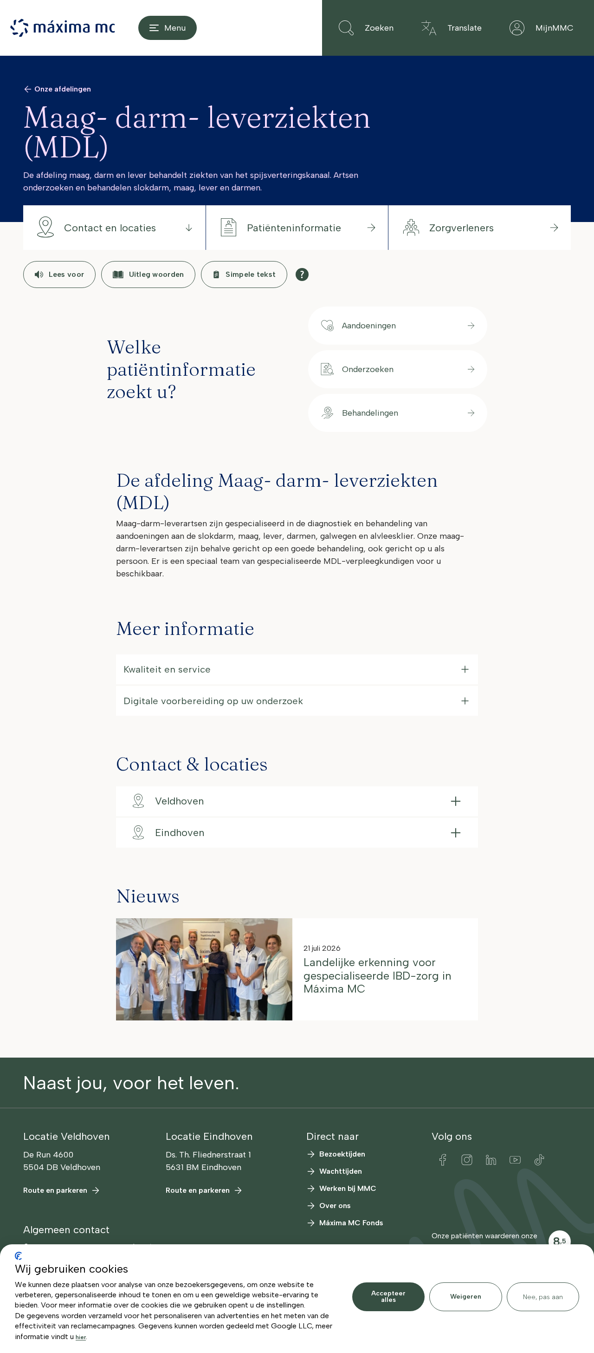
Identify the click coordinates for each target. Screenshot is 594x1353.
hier (81, 1337)
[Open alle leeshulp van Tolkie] (302, 274)
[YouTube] (515, 1160)
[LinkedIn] (491, 1160)
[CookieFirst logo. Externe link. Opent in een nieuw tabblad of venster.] (18, 1256)
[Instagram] (467, 1160)
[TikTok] (539, 1160)
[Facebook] (443, 1160)
